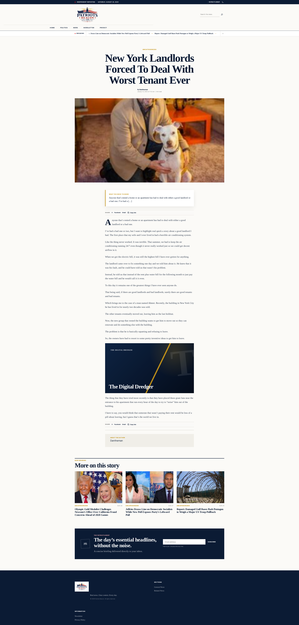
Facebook (117, 212)
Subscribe (212, 542)
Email (124, 212)
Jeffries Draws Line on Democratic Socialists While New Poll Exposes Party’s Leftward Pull (100, 33)
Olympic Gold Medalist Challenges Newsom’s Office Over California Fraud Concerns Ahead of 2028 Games (96, 512)
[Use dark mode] (222, 2)
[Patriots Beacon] (87, 14)
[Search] (222, 14)
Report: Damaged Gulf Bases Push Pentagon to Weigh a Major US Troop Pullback (167, 33)
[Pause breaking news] (222, 33)
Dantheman (143, 89)
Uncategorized (149, 49)
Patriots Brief (214, 2)
